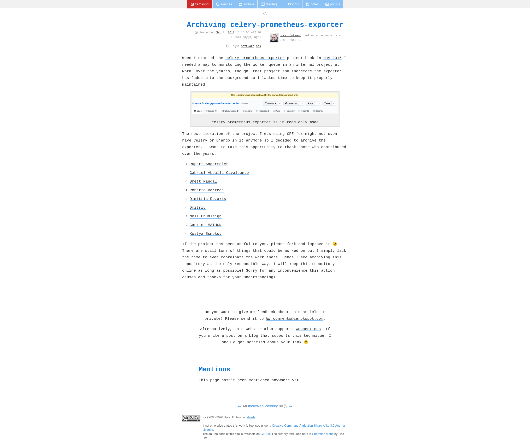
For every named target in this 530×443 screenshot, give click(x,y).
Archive (248, 4)
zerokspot (201, 4)
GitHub (265, 433)
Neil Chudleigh (206, 216)
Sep (218, 32)
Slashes (226, 4)
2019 (231, 32)
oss (258, 46)
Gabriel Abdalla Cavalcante (219, 172)
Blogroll (293, 4)
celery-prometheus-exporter (255, 57)
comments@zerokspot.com (297, 318)
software (247, 46)
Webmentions (308, 328)
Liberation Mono (323, 433)
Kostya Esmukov (206, 233)
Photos (334, 4)
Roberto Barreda (207, 190)
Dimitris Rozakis (208, 198)
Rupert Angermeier (209, 163)
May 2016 (332, 57)
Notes (314, 4)
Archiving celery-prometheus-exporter (265, 25)
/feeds (251, 417)
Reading (271, 4)
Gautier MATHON (206, 224)
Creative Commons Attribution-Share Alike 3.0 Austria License (273, 427)
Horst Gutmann (290, 35)
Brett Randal (203, 181)
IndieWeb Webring (263, 405)
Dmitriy (198, 207)
